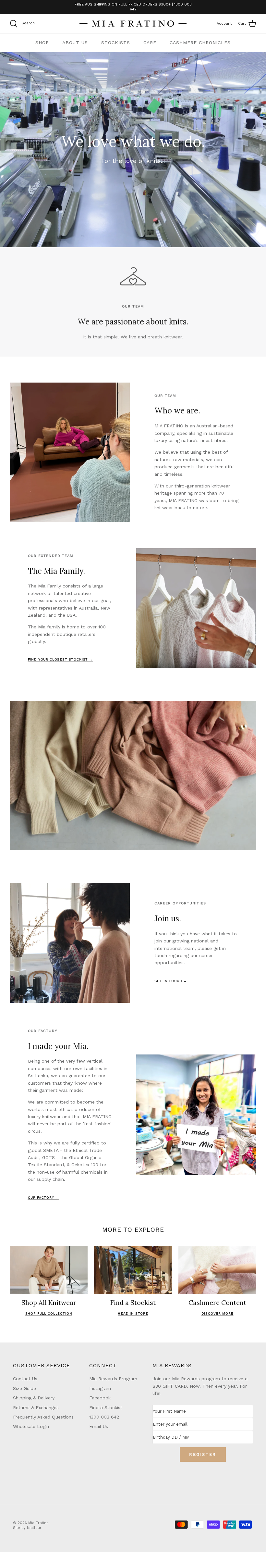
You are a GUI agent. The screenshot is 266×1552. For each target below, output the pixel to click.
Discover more (217, 1313)
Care (149, 42)
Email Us (98, 1426)
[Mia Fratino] (133, 23)
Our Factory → (43, 1197)
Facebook (100, 1397)
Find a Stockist (105, 1407)
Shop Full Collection (48, 1313)
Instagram (100, 1388)
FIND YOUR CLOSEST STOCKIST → (60, 659)
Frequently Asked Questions (43, 1417)
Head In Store (133, 1313)
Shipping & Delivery (33, 1397)
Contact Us (25, 1378)
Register (202, 1454)
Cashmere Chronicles (200, 42)
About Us (75, 42)
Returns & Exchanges (36, 1407)
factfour (34, 1528)
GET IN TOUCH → (170, 981)
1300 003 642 (104, 1417)
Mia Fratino (38, 1523)
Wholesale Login (31, 1426)
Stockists (115, 42)
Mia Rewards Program (113, 1378)
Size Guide (24, 1388)
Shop (42, 42)
